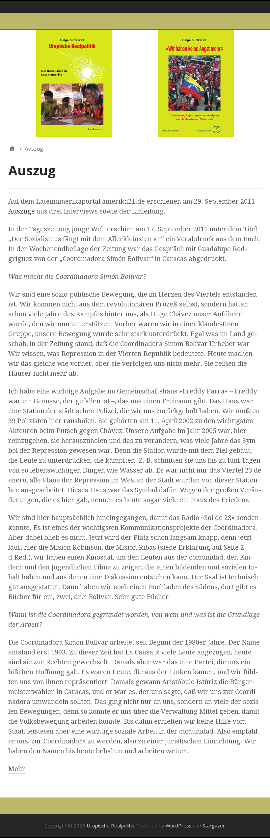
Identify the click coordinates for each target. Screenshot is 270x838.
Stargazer (213, 825)
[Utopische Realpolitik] (135, 83)
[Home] (12, 149)
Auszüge (21, 211)
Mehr (16, 769)
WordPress (179, 825)
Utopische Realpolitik (110, 825)
